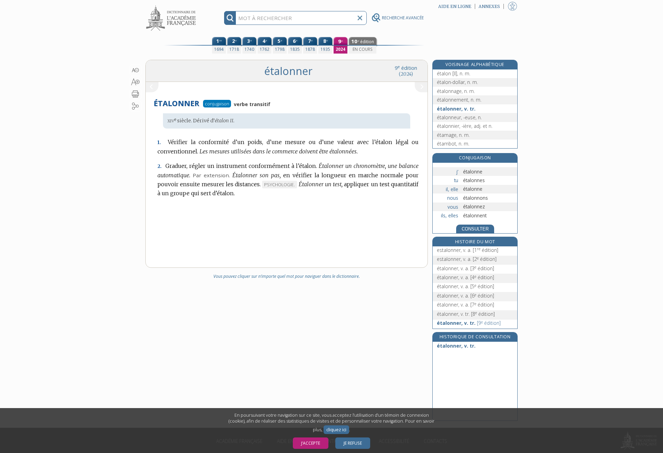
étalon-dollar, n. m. (457, 82)
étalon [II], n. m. (453, 73)
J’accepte (310, 443)
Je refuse (353, 443)
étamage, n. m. (453, 135)
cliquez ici (336, 430)
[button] (135, 70)
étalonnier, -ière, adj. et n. (464, 126)
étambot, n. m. (453, 143)
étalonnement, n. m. (459, 99)
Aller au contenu (172, 6)
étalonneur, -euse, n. (459, 117)
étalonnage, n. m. (456, 91)
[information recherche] (230, 18)
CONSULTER (475, 229)
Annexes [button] (489, 6)
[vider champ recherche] (360, 18)
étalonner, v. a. (465, 268)
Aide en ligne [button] (454, 6)
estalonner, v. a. (467, 250)
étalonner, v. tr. (456, 108)
